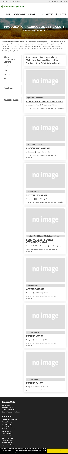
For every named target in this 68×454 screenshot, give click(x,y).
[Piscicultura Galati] (45, 129)
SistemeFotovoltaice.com (9, 420)
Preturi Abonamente (8, 410)
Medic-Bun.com (7, 442)
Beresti (6, 66)
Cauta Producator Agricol (24, 14)
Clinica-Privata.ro (7, 433)
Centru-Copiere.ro (7, 438)
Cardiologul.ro (6, 431)
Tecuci (5, 78)
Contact (49, 14)
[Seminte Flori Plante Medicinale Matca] (45, 220)
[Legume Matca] (45, 317)
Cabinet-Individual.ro (8, 429)
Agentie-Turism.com (8, 422)
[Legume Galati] (45, 364)
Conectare (61, 14)
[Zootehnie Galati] (45, 176)
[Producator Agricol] (12, 6)
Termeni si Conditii (7, 407)
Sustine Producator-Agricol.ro (11, 412)
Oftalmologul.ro (7, 426)
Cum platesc (6, 405)
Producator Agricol (29, 30)
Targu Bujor (7, 74)
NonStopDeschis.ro (8, 445)
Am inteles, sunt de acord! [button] (58, 451)
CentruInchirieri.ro (7, 440)
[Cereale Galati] (45, 270)
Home (8, 14)
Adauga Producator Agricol (58, 1)
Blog (41, 14)
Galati (5, 70)
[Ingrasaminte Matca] (45, 82)
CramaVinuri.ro (6, 436)
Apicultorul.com (7, 424)
